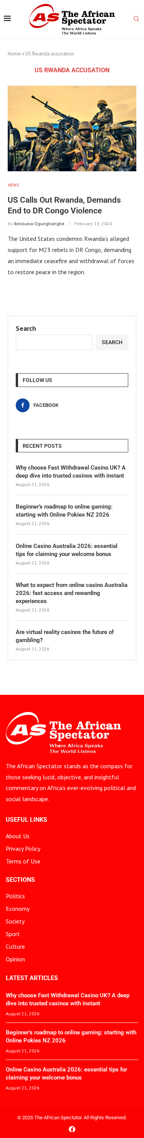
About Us (18, 836)
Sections (20, 880)
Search (26, 328)
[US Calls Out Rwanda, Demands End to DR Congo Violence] (72, 128)
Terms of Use (23, 861)
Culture (15, 946)
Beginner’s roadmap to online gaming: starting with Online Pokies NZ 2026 (64, 510)
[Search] (136, 19)
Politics (15, 896)
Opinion (15, 959)
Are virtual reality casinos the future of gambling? (65, 636)
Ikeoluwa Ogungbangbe (39, 223)
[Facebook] (72, 1129)
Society (15, 921)
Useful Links (26, 820)
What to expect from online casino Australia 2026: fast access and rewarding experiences (71, 593)
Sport (13, 934)
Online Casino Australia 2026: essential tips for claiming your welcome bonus (67, 550)
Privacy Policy (23, 848)
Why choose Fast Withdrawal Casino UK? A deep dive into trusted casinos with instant (71, 471)
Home (14, 53)
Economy (18, 909)
